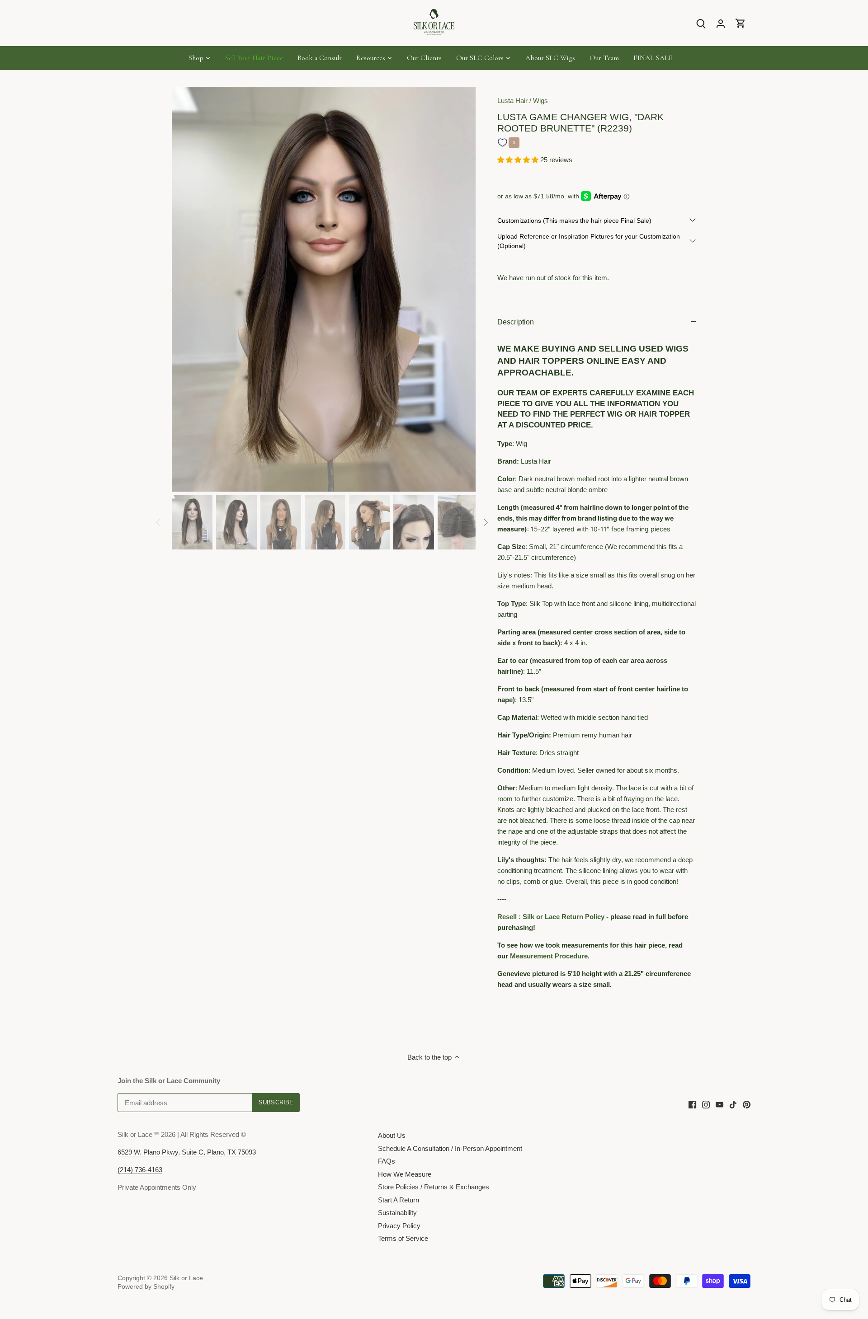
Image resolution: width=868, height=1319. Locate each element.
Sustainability (397, 1212)
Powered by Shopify (146, 1286)
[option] (324, 289)
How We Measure (404, 1174)
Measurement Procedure (549, 956)
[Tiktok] (733, 1104)
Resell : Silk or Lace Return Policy (550, 916)
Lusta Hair (512, 100)
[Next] (462, 289)
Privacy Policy (399, 1226)
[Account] (721, 23)
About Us (392, 1135)
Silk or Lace (186, 1278)
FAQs (386, 1161)
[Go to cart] (740, 23)
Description (515, 322)
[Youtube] (719, 1104)
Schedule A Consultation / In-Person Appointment (450, 1148)
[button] (518, 160)
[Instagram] (706, 1104)
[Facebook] (692, 1104)
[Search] (701, 23)
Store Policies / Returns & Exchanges (433, 1187)
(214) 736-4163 (140, 1169)
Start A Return (398, 1200)
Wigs (540, 100)
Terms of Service (403, 1238)
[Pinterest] (746, 1104)
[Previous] (185, 289)
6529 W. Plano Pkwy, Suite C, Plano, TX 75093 (187, 1152)
